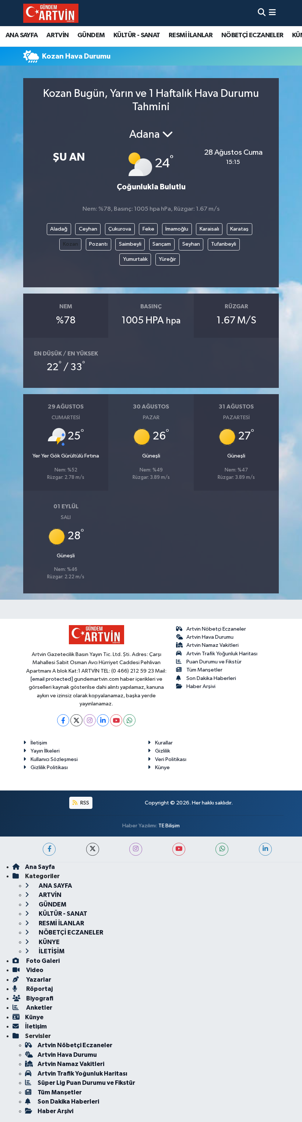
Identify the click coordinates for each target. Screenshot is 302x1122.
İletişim (39, 743)
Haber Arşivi (200, 686)
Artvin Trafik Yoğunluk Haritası (221, 653)
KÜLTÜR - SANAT (136, 35)
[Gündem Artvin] (50, 13)
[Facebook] (63, 720)
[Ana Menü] (272, 13)
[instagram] (135, 849)
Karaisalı (209, 229)
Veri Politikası (170, 759)
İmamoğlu (176, 229)
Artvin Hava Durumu (209, 637)
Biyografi (39, 998)
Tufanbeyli (223, 244)
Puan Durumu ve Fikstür (214, 662)
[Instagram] (90, 720)
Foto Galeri (42, 961)
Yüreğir (167, 259)
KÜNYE (49, 942)
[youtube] (178, 849)
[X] (76, 720)
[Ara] (262, 13)
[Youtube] (116, 720)
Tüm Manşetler (204, 670)
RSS (84, 803)
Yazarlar (38, 980)
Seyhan (191, 244)
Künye (162, 767)
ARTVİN (57, 35)
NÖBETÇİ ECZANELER (252, 35)
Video (34, 970)
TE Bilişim (169, 825)
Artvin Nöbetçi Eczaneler (216, 629)
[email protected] (52, 679)
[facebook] (49, 849)
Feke (148, 229)
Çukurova (119, 229)
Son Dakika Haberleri (211, 678)
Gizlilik (162, 751)
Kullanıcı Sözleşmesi (54, 759)
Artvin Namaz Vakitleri (212, 645)
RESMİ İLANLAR (191, 35)
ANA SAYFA (22, 35)
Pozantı (98, 244)
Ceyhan (88, 229)
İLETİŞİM (51, 951)
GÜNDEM (91, 35)
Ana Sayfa (40, 867)
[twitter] (92, 849)
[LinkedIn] (103, 720)
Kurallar (164, 743)
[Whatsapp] (129, 720)
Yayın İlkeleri (45, 751)
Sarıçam (161, 244)
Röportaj (39, 989)
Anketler (38, 1007)
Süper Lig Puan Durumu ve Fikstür (86, 1083)
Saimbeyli (130, 244)
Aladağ (58, 229)
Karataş (239, 229)
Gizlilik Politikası (49, 767)
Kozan (70, 244)
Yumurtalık (135, 259)
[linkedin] (265, 849)
